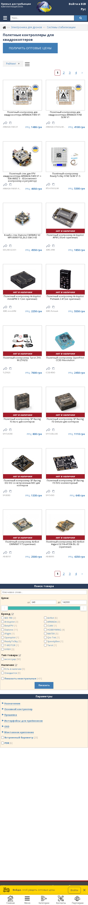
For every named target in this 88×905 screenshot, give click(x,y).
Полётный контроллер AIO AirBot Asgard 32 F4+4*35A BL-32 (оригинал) (65, 544)
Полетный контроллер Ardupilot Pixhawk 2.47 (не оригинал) (65, 297)
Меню (27, 903)
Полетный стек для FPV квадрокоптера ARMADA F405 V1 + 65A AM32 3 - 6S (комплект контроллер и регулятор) (22, 177)
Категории (44, 903)
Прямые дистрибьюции (16, 3)
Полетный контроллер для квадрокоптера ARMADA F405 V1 (22, 113)
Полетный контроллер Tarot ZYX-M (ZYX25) (22, 359)
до (59, 602)
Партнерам (77, 903)
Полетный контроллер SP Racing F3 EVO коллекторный (65, 481)
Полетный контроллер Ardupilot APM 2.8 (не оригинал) (65, 236)
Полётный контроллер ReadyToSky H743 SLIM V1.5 (65, 174)
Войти (74, 890)
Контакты (61, 903)
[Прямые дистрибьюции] (4, 27)
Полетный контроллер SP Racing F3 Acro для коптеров (22, 420)
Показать (44, 685)
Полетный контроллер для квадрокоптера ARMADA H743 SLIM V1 (65, 114)
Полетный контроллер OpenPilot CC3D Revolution (65, 359)
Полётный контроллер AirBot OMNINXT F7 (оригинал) (22, 543)
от (28, 602)
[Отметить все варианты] (12, 614)
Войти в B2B (77, 4)
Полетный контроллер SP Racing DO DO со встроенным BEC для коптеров (22, 483)
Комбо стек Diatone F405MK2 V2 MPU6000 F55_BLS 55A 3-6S (22, 236)
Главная (10, 903)
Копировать (10, 123)
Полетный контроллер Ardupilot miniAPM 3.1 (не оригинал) (22, 297)
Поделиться (5, 122)
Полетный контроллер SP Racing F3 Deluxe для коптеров (65, 420)
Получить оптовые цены (30, 48)
